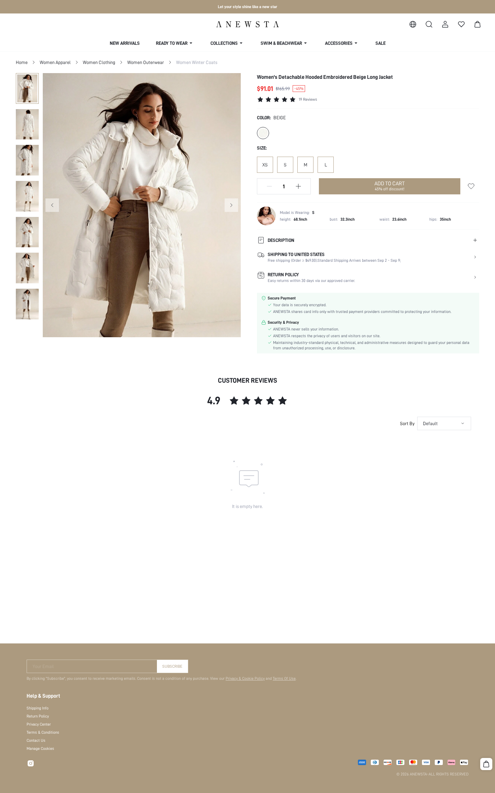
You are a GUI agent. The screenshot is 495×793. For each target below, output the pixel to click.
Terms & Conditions (43, 732)
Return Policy (38, 716)
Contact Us (36, 740)
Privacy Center (39, 724)
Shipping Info (37, 708)
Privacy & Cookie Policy (245, 678)
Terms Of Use (284, 678)
